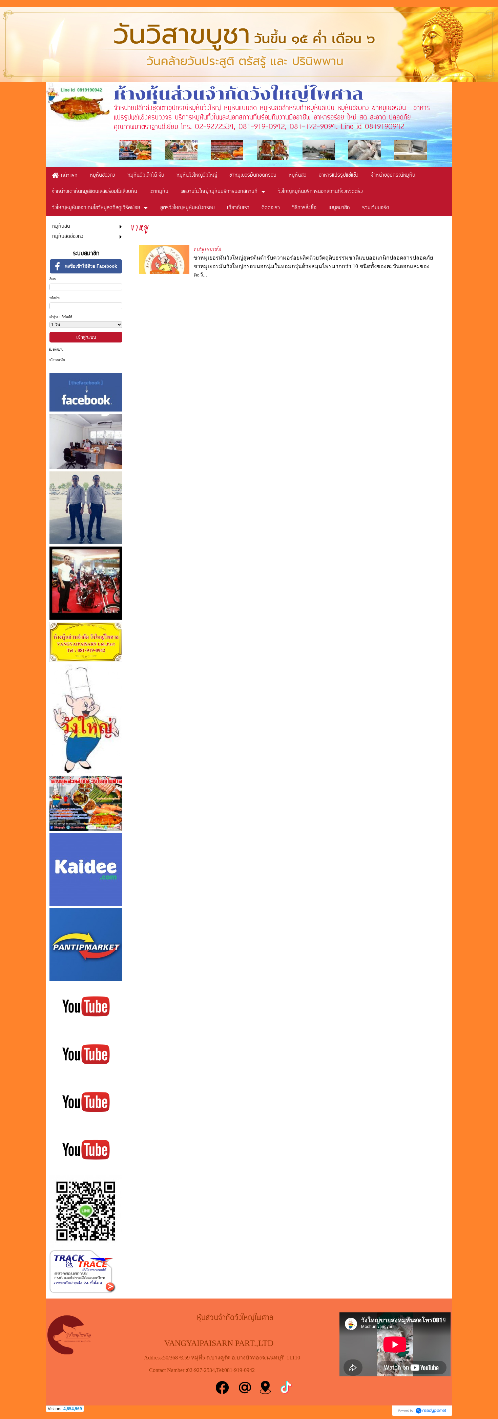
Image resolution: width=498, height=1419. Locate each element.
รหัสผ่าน (54, 298)
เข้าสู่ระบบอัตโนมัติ (60, 317)
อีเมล (52, 279)
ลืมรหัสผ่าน (56, 349)
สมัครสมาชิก (57, 360)
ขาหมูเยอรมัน (207, 249)
